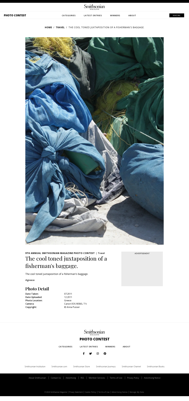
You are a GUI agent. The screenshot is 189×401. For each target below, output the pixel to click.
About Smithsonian (37, 378)
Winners (115, 15)
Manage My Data (137, 392)
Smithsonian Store (81, 366)
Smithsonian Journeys (106, 366)
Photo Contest (15, 15)
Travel (60, 27)
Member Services (97, 378)
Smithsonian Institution (35, 366)
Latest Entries (93, 15)
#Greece (30, 280)
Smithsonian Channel (131, 366)
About (132, 15)
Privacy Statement (76, 392)
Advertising (71, 378)
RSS (82, 378)
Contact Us (56, 378)
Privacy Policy (133, 378)
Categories (69, 15)
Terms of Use (116, 378)
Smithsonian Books (156, 366)
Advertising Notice (152, 378)
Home (48, 27)
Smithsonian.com (59, 366)
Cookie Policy (90, 392)
